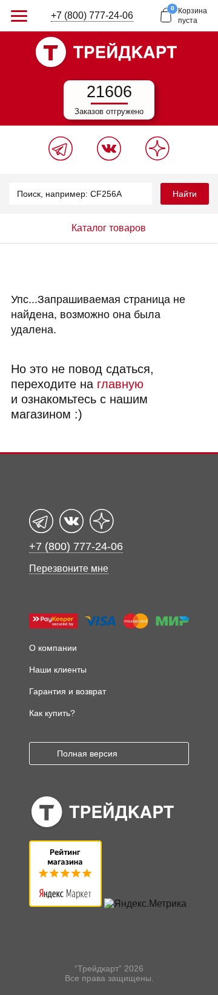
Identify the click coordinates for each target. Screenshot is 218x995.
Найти (185, 194)
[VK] (109, 157)
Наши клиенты (58, 669)
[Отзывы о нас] (65, 903)
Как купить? (52, 713)
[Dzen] (157, 157)
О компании (53, 648)
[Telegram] (60, 157)
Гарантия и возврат (67, 691)
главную (120, 384)
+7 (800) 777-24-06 (92, 15)
